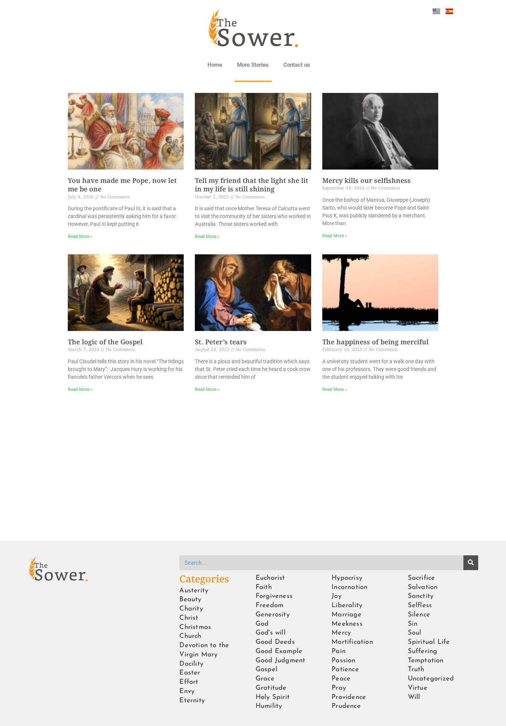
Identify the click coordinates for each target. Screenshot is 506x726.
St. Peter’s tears (221, 342)
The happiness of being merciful (375, 342)
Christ (188, 618)
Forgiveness (274, 596)
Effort (188, 682)
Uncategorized (431, 678)
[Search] (470, 562)
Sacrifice (421, 578)
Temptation (426, 660)
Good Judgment (281, 660)
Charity (191, 608)
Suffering (422, 651)
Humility (269, 706)
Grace (265, 678)
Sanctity (421, 596)
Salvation (423, 587)
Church (190, 636)
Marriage (347, 614)
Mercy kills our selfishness (366, 181)
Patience (345, 669)
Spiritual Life (429, 642)
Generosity (273, 614)
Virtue (417, 688)
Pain (339, 651)
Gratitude (271, 688)
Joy (337, 596)
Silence (419, 614)
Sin (413, 624)
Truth (416, 669)
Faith (264, 587)
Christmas (195, 627)
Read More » (80, 236)
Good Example (279, 651)
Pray (339, 688)
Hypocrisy (347, 578)
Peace (341, 678)
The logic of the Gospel (105, 342)
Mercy (341, 632)
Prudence (346, 706)
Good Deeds (275, 642)
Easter (189, 672)
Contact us (296, 64)
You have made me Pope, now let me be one (122, 185)
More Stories (253, 64)
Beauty (190, 599)
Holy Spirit (273, 697)
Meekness (347, 624)
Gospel (266, 669)
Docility (191, 664)
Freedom (269, 605)
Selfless (420, 605)
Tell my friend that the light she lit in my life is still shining (251, 185)
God (262, 624)
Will (414, 697)
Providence (349, 697)
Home (214, 64)
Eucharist (270, 578)
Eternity (192, 700)
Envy (186, 691)
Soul (415, 632)
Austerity (193, 590)
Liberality (347, 605)
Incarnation (349, 587)
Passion (343, 660)
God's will (271, 632)
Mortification (352, 642)
